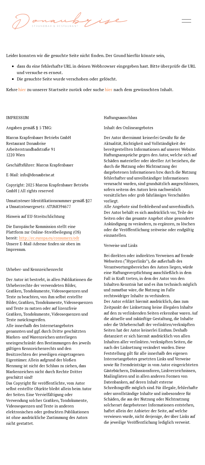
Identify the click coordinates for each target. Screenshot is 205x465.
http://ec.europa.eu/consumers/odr (49, 237)
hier (22, 89)
